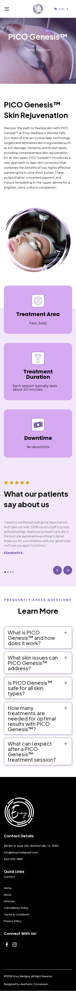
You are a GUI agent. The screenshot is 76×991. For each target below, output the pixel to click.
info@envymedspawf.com (21, 852)
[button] (16, 9)
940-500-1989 (13, 859)
